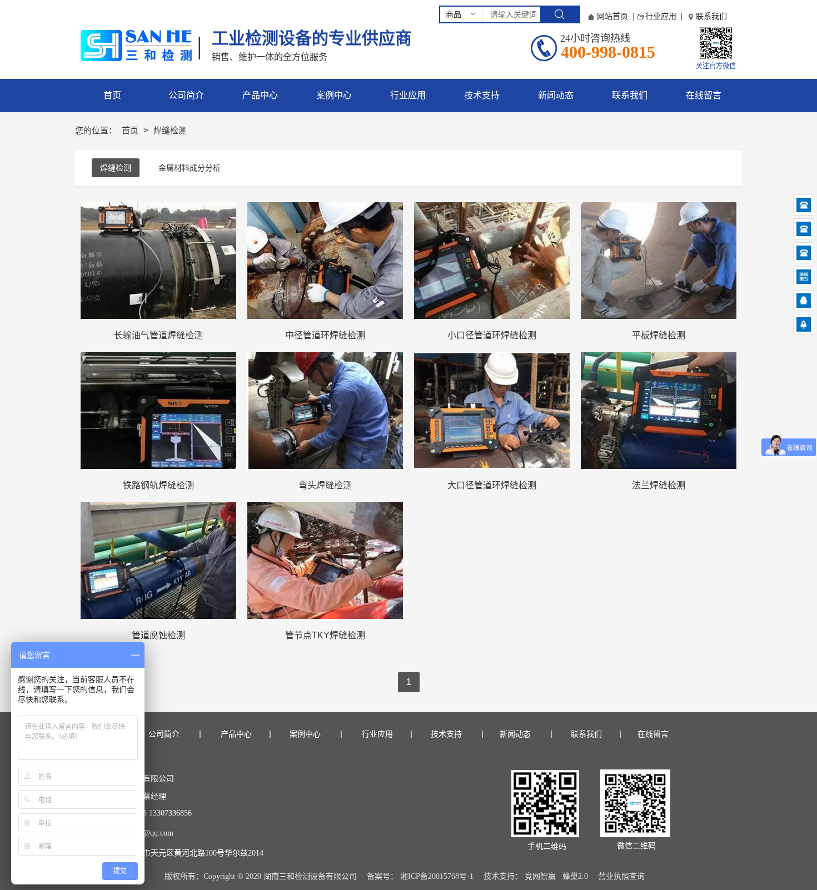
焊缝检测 (115, 167)
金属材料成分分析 (189, 167)
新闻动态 (515, 734)
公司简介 (164, 734)
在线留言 (653, 734)
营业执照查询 (621, 876)
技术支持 (446, 734)
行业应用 (660, 16)
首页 (131, 130)
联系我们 (711, 16)
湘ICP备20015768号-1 (437, 876)
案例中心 (309, 734)
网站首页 (612, 16)
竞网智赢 (540, 876)
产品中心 (235, 734)
